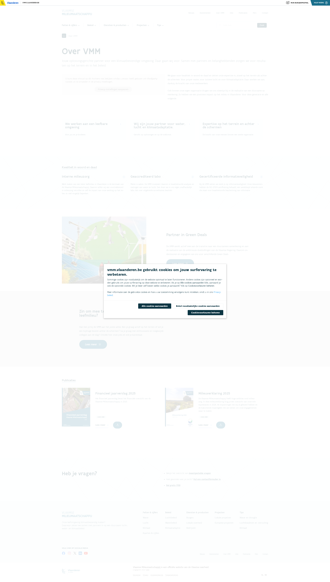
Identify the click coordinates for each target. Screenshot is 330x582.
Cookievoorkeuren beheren (205, 312)
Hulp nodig (319, 3)
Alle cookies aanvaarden (155, 306)
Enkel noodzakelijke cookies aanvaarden (198, 306)
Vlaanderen (12, 2)
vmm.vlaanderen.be (30, 3)
